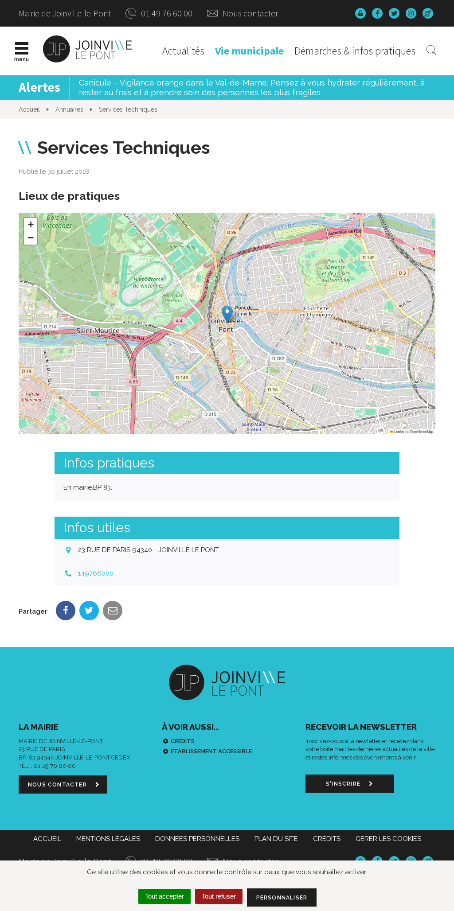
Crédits (183, 741)
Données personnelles (197, 839)
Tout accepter (164, 896)
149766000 (96, 573)
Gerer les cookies (388, 839)
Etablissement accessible (211, 751)
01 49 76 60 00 (165, 13)
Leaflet (398, 431)
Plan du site (276, 839)
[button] (227, 314)
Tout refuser (219, 896)
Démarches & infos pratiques (354, 51)
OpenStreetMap (421, 431)
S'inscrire (344, 784)
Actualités (183, 51)
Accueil (47, 839)
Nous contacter (249, 13)
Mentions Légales (108, 839)
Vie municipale (249, 51)
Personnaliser (282, 898)
